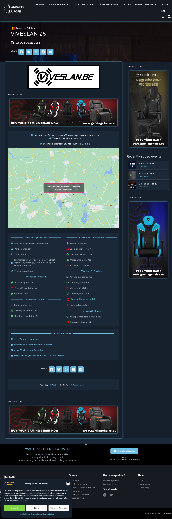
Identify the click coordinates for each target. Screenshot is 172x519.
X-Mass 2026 (147, 173)
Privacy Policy (36, 514)
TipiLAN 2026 (147, 163)
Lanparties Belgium (25, 28)
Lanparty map (108, 4)
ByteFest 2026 (148, 183)
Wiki (165, 4)
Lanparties (57, 4)
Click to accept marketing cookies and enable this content (63, 188)
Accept (14, 508)
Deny (36, 508)
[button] (68, 484)
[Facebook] (105, 495)
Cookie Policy (24, 514)
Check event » (144, 166)
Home (40, 4)
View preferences (59, 508)
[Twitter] (111, 495)
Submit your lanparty (140, 4)
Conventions (83, 4)
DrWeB (53, 385)
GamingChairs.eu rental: (83, 299)
